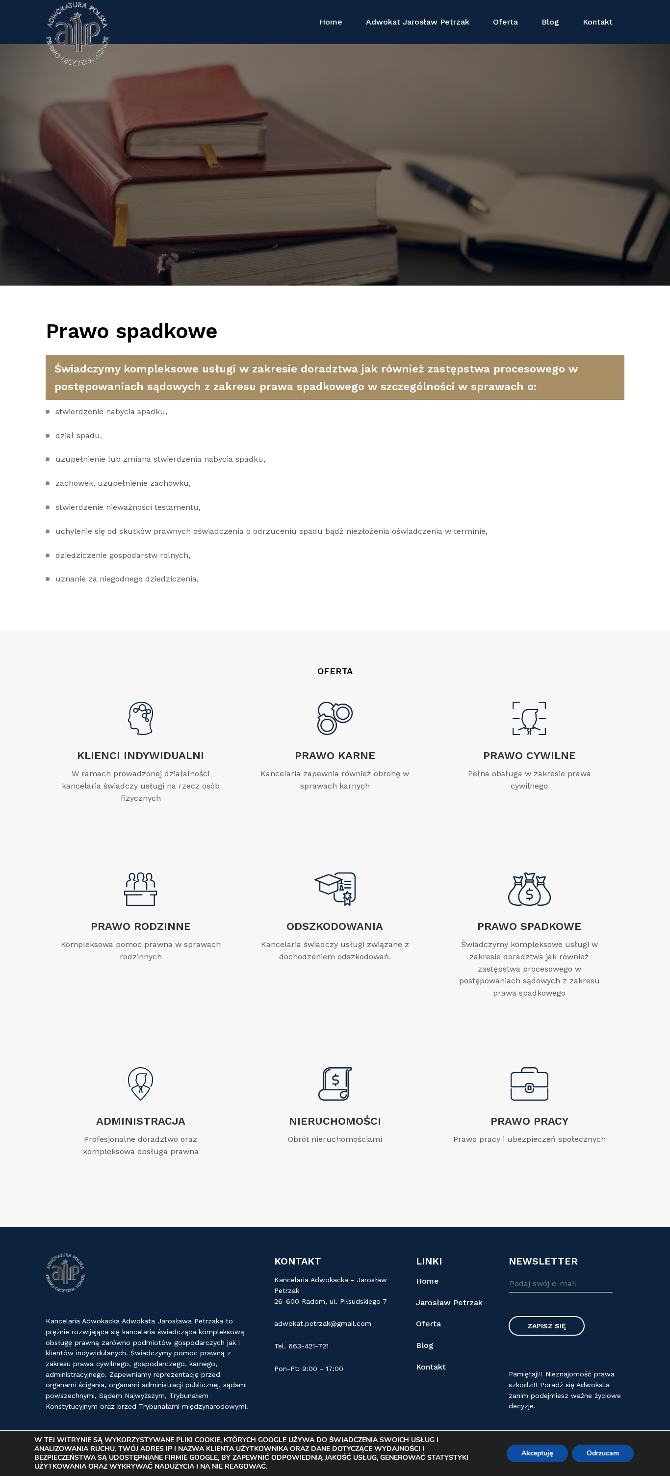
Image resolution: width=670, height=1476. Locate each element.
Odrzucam (603, 1453)
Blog (550, 21)
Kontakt (598, 21)
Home (330, 21)
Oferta (505, 21)
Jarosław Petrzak (449, 1302)
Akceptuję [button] (537, 1453)
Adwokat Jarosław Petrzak (417, 21)
